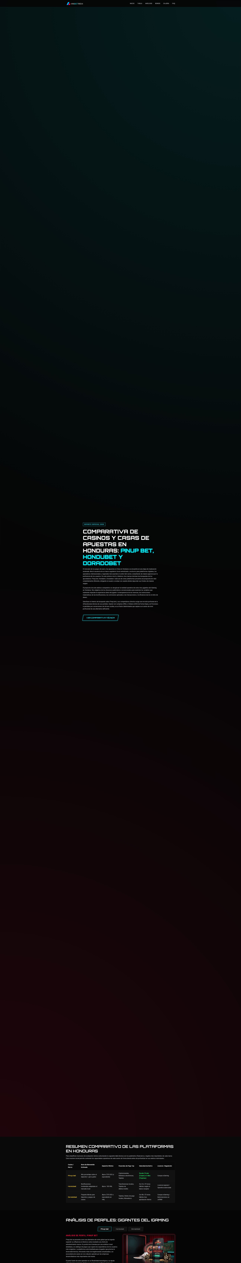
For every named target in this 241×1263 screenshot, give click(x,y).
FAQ (173, 3)
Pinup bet (105, 1229)
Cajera (166, 3)
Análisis (148, 3)
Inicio (132, 3)
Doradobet (135, 1229)
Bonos (157, 3)
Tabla (139, 3)
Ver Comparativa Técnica (100, 618)
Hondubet (120, 1229)
